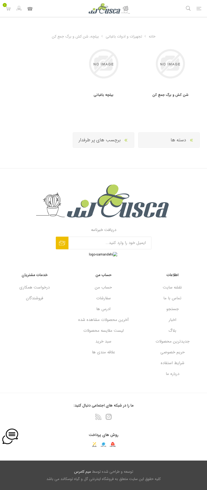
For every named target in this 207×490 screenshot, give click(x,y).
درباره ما (172, 374)
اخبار (172, 320)
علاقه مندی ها (103, 352)
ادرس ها (103, 309)
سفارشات (103, 298)
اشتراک (62, 243)
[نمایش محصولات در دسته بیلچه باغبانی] (103, 64)
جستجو (172, 309)
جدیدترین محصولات (172, 341)
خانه (152, 36)
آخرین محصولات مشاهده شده (103, 320)
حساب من (103, 287)
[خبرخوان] (98, 416)
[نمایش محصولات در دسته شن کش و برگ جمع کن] (170, 64)
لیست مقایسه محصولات (103, 330)
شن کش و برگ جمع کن (170, 95)
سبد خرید (103, 341)
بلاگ (172, 330)
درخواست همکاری (34, 287)
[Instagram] (108, 416)
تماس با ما (29, 8)
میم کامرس (82, 472)
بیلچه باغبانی (103, 95)
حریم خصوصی (172, 352)
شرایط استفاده (172, 363)
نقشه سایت (172, 287)
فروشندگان (34, 298)
